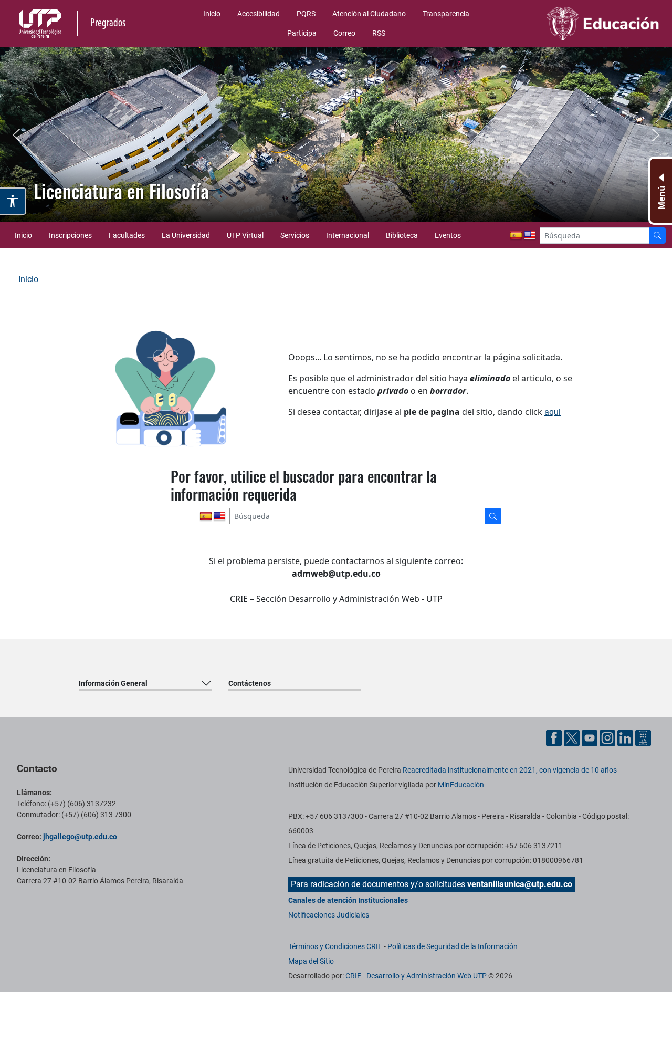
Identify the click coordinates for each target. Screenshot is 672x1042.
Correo (344, 33)
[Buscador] (657, 235)
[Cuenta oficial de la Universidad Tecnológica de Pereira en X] (573, 737)
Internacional (347, 235)
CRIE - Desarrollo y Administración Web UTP (416, 976)
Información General (113, 683)
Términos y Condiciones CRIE (335, 946)
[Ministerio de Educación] (586, 23)
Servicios (294, 235)
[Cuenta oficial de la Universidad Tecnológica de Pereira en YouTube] (591, 737)
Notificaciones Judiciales (328, 915)
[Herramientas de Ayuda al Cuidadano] (643, 737)
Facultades (127, 235)
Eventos (448, 235)
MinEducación (461, 784)
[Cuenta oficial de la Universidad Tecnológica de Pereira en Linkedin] (626, 737)
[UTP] (41, 23)
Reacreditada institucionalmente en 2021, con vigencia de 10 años (510, 770)
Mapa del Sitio (311, 961)
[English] (529, 236)
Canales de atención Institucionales (348, 900)
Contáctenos (249, 683)
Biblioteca (402, 235)
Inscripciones (70, 235)
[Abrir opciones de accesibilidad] (13, 201)
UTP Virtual (245, 235)
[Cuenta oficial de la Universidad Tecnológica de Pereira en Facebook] (555, 737)
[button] (16, 135)
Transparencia (446, 13)
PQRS (306, 13)
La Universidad (186, 235)
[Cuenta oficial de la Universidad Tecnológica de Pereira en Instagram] (608, 737)
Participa (302, 33)
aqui (552, 412)
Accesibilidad (258, 13)
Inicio (211, 13)
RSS (378, 33)
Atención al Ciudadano (369, 13)
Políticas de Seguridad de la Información (452, 946)
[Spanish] (516, 236)
